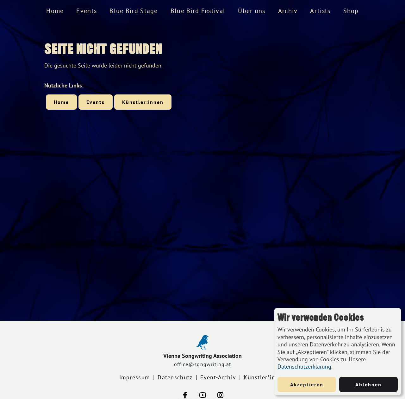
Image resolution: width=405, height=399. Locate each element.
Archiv (288, 11)
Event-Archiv (218, 377)
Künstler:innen (143, 102)
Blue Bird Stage (133, 11)
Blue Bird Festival (198, 11)
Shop (351, 11)
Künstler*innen (265, 377)
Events (86, 11)
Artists (320, 11)
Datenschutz (175, 377)
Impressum (134, 377)
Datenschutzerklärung (304, 366)
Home (55, 11)
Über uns (251, 11)
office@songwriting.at (202, 364)
